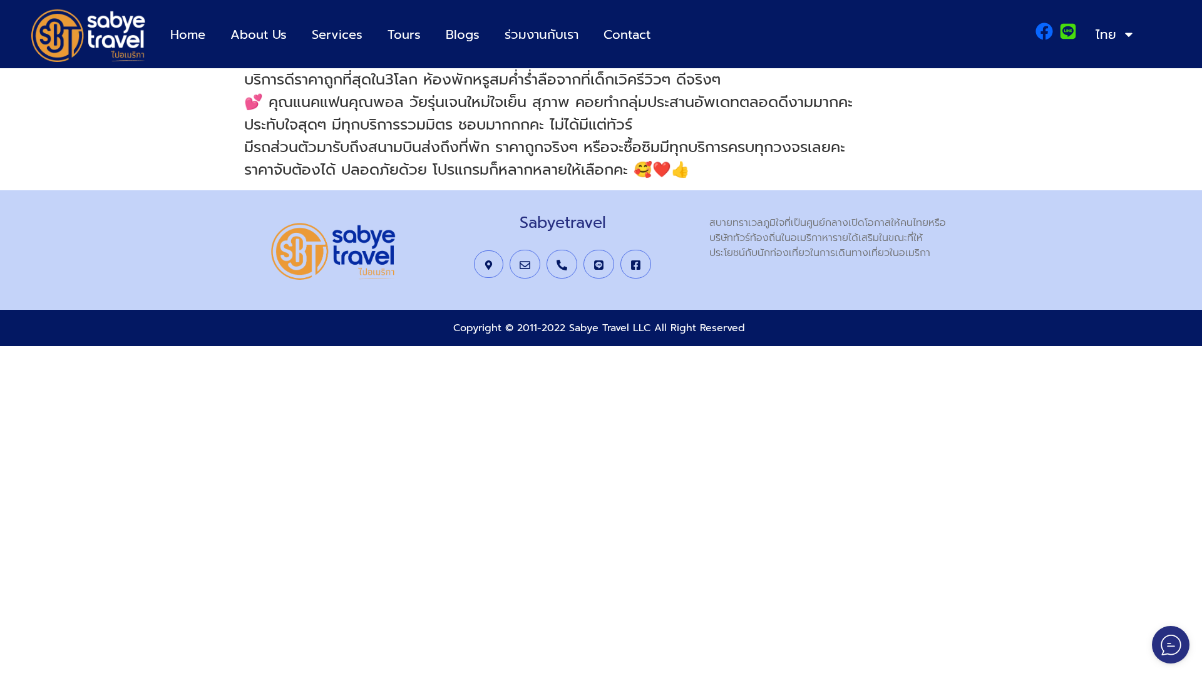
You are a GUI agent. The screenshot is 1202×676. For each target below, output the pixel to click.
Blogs (463, 34)
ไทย (1106, 34)
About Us (258, 34)
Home (187, 34)
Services (337, 34)
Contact (627, 34)
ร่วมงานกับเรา (541, 34)
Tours (404, 34)
